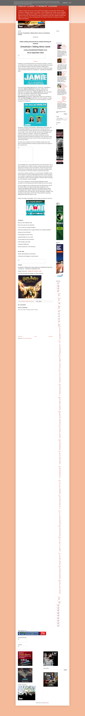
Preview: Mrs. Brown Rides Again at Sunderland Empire (59, 347)
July (59, 313)
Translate (65, 119)
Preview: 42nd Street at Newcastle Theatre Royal (59, 333)
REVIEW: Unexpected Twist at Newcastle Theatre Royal (59, 573)
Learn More (65, 2)
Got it (70, 2)
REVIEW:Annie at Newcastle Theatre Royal (64, 73)
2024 (58, 287)
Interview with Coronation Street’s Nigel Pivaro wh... (59, 472)
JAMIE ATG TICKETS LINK (34, 271)
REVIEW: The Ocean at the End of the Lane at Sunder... (59, 587)
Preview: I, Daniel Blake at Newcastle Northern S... (59, 390)
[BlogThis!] (37, 301)
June (59, 315)
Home (35, 336)
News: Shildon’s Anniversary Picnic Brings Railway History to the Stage (62, 86)
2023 (58, 290)
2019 (58, 612)
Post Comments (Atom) (27, 338)
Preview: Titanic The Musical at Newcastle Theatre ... (59, 432)
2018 (58, 614)
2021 (58, 607)
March (59, 324)
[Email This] (36, 301)
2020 (58, 609)
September (59, 307)
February (59, 598)
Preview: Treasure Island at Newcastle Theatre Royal (59, 487)
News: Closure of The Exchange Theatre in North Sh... (59, 502)
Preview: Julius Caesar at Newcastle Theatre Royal (59, 376)
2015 (58, 622)
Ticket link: (35, 61)
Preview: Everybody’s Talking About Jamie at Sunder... (59, 458)
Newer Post (20, 336)
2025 (58, 285)
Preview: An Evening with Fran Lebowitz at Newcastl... (59, 362)
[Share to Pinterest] (40, 301)
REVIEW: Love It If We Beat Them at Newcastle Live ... (59, 544)
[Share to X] (38, 301)
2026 (58, 282)
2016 (58, 619)
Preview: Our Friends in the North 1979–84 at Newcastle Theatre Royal (62, 61)
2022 (58, 604)
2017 (58, 617)
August (59, 310)
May (59, 318)
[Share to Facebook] (39, 301)
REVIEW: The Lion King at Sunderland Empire (59, 445)
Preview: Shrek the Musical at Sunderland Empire (59, 559)
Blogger (47, 702)
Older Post (51, 336)
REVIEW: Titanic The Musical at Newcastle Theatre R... (59, 404)
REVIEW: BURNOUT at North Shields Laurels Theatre (59, 418)
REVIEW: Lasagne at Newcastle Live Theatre (59, 531)
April (59, 320)
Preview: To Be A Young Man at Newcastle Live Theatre (59, 517)
